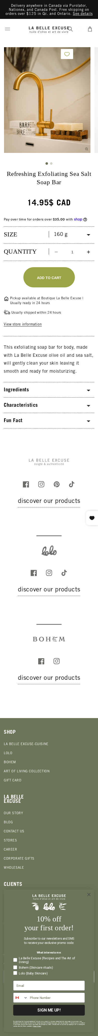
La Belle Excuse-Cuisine (26, 744)
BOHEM (10, 762)
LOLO (8, 753)
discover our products (49, 501)
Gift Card (12, 780)
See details (83, 14)
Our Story (13, 813)
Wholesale (14, 868)
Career (10, 850)
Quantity (20, 251)
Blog (8, 822)
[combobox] (20, 997)
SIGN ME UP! (49, 1010)
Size (10, 234)
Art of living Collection (27, 771)
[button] (7, 29)
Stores (10, 840)
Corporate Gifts (19, 859)
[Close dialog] (88, 894)
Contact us (14, 831)
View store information (23, 324)
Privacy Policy (37, 1026)
